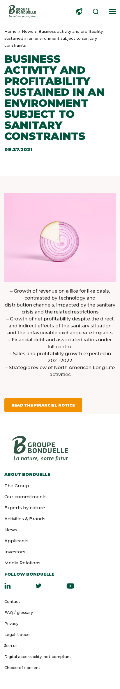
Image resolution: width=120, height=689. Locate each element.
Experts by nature (24, 507)
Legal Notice (17, 634)
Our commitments (25, 496)
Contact (12, 601)
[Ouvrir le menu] (111, 12)
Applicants (16, 540)
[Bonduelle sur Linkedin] (7, 585)
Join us (10, 645)
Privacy (11, 623)
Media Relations (22, 562)
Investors (14, 551)
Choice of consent (22, 667)
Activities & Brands (24, 518)
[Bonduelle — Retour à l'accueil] (21, 11)
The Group (16, 485)
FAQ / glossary (18, 612)
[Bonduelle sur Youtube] (70, 585)
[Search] (94, 12)
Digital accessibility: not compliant (37, 656)
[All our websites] (78, 12)
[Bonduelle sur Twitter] (39, 585)
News (27, 31)
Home (10, 31)
